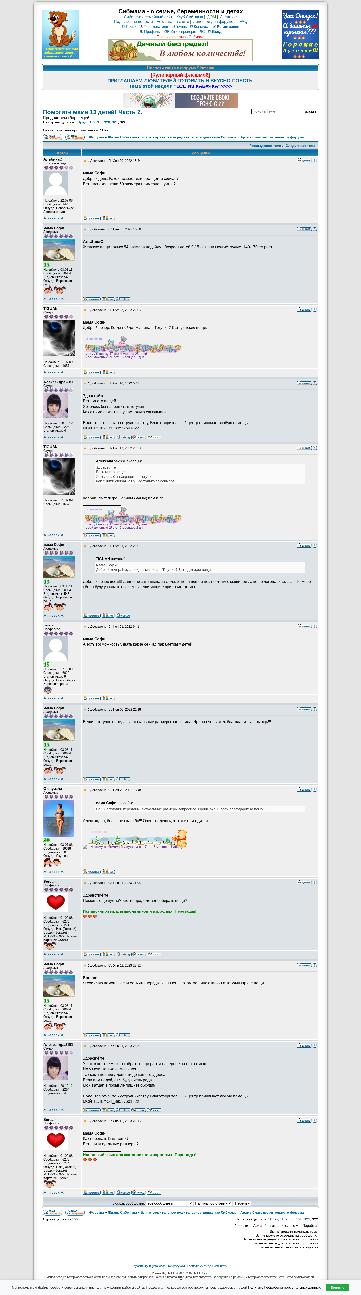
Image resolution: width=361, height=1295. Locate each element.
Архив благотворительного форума (272, 137)
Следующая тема (300, 146)
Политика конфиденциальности (207, 1266)
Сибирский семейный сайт (148, 17)
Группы (181, 26)
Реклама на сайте (173, 21)
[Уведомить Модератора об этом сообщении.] (315, 160)
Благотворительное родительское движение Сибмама (188, 137)
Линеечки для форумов (214, 21)
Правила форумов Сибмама (180, 37)
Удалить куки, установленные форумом (159, 1266)
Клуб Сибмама (189, 17)
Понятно (337, 1287)
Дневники (228, 17)
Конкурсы (202, 26)
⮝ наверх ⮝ (53, 218)
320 (107, 122)
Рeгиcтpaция (228, 26)
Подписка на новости (133, 21)
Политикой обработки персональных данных (284, 1287)
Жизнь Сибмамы (122, 137)
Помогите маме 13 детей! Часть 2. (92, 112)
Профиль (152, 31)
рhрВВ (171, 1273)
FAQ (243, 21)
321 (115, 122)
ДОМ (211, 17)
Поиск (131, 26)
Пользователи (156, 26)
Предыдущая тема (265, 146)
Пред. (82, 122)
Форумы (96, 137)
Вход (217, 31)
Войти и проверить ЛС (186, 31)
